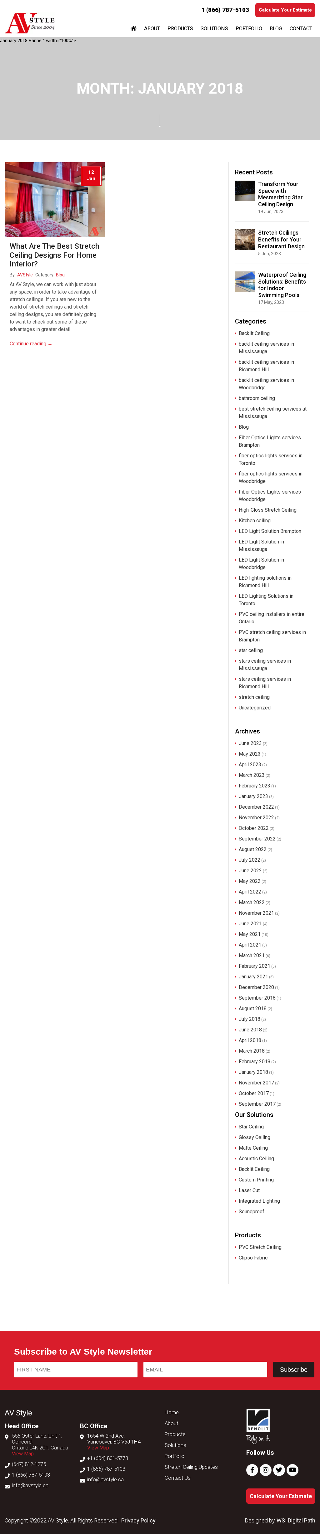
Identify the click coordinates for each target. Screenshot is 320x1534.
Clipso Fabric (253, 1258)
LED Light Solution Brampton (270, 531)
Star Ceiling (251, 1127)
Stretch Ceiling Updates (191, 1467)
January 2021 (253, 977)
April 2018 (250, 1040)
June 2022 (250, 871)
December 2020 (256, 987)
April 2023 (250, 764)
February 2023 (254, 786)
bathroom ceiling (257, 398)
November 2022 (256, 818)
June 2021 (250, 924)
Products (180, 29)
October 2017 (254, 1093)
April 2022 (250, 892)
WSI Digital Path (296, 1520)
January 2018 (253, 1072)
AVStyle (25, 274)
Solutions (214, 29)
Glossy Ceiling (254, 1137)
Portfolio (249, 29)
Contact (301, 29)
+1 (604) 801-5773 (107, 1458)
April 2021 (250, 945)
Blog (276, 29)
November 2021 (256, 913)
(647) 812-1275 (29, 1464)
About (152, 29)
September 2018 (257, 998)
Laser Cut (249, 1190)
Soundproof (251, 1212)
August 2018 (253, 1008)
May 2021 (250, 934)
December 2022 (256, 807)
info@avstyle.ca (30, 1485)
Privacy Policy (138, 1520)
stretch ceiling (254, 697)
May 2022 (250, 881)
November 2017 (256, 1083)
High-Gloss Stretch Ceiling (268, 510)
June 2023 (250, 743)
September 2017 (257, 1104)
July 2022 (249, 860)
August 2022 (253, 849)
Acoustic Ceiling (256, 1158)
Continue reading (31, 344)
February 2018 (254, 1061)
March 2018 (252, 1051)
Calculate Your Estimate (285, 10)
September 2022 (257, 839)
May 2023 (250, 754)
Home (172, 1412)
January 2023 (253, 796)
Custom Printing (256, 1180)
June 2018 (250, 1030)
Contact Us (178, 1478)
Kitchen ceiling (255, 521)
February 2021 (254, 966)
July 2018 (249, 1019)
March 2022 (252, 902)
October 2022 (254, 828)
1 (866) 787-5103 (225, 9)
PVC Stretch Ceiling (260, 1247)
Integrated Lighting (259, 1201)
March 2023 (252, 775)
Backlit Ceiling (254, 333)
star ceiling (251, 650)
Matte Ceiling (253, 1148)
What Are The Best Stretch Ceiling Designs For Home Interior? (54, 255)
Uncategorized (255, 708)
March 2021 (252, 955)
